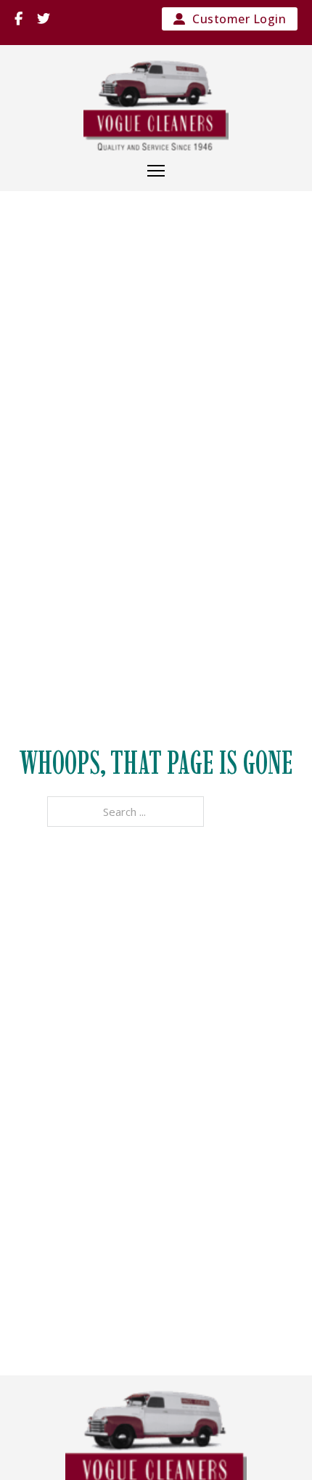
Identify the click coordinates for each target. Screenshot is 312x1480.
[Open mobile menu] (156, 171)
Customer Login (239, 19)
